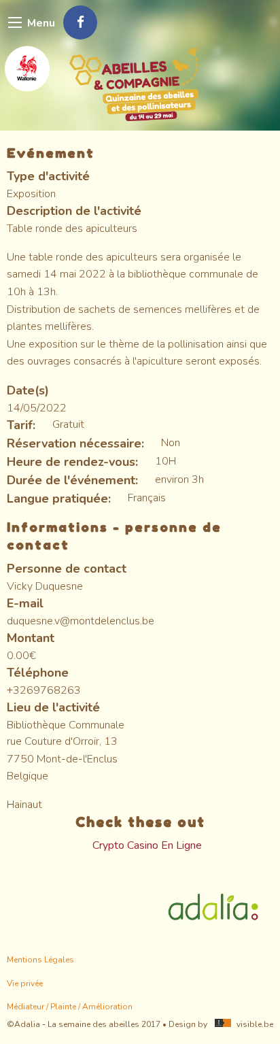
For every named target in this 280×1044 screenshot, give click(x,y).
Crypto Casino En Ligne (147, 845)
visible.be (255, 1024)
